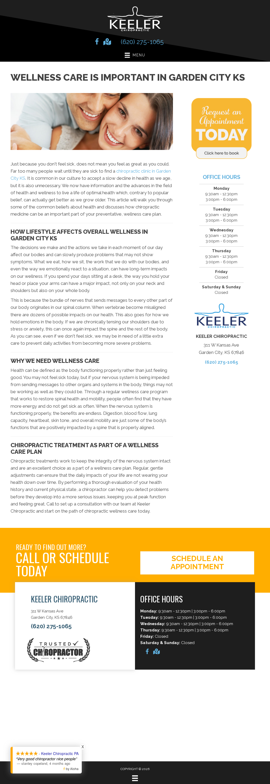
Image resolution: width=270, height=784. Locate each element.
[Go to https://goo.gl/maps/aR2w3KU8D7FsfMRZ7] (106, 42)
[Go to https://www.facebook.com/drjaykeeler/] (96, 42)
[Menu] (135, 778)
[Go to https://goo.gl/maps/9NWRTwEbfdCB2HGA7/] (156, 652)
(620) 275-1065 (142, 42)
